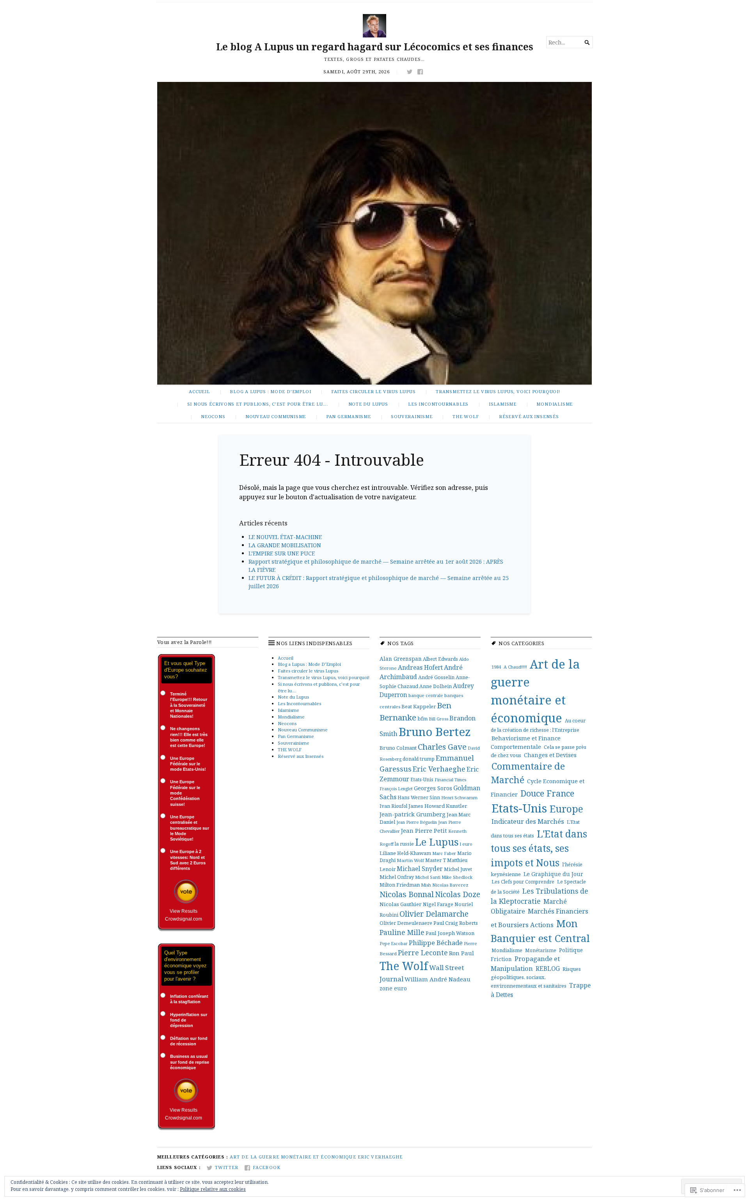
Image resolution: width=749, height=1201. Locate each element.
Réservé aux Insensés (529, 416)
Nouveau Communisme (275, 416)
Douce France (547, 793)
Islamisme (502, 404)
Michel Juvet (458, 869)
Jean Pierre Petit (424, 830)
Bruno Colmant (398, 747)
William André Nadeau (437, 979)
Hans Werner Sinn (419, 797)
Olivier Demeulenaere (406, 922)
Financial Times (450, 779)
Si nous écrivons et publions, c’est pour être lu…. (257, 404)
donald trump (419, 759)
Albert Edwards (440, 659)
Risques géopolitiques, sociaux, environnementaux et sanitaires (536, 977)
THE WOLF (466, 416)
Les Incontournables (438, 404)
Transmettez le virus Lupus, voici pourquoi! (498, 391)
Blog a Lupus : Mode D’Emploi (270, 391)
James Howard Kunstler (437, 805)
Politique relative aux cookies (213, 1189)
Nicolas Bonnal (407, 894)
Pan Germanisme (348, 416)
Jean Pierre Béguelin (416, 822)
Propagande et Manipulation (525, 963)
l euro (466, 844)
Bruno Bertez (435, 732)
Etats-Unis (421, 779)
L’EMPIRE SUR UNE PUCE (281, 553)
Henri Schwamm (459, 797)
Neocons (213, 416)
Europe (566, 808)
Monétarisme (540, 950)
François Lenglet (396, 788)
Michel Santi (427, 877)
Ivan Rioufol (393, 806)
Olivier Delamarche (434, 913)
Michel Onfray (397, 876)
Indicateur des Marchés (528, 821)
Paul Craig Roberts (455, 922)
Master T (435, 860)
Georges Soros (433, 788)
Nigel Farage (438, 904)
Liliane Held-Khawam (405, 853)
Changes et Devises (550, 755)
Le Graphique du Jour (553, 874)
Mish (426, 885)
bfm (422, 718)
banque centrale (425, 695)
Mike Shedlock (457, 877)
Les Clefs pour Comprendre (523, 881)
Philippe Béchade (436, 942)
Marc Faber (444, 853)
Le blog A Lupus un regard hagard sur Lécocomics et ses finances (374, 46)
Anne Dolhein (435, 686)
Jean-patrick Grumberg (412, 814)
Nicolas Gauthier (401, 904)
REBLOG (548, 968)
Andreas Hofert (420, 667)
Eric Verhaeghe (439, 768)
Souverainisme (411, 416)
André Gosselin (436, 677)
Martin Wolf (410, 860)
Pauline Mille (402, 932)
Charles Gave (442, 746)
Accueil (199, 391)
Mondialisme (554, 404)
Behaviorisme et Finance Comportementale (526, 742)
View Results (183, 911)
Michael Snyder (420, 868)
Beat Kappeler (418, 706)
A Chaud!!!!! (515, 667)
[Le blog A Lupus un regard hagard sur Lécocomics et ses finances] (374, 233)
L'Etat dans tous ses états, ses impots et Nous (539, 848)
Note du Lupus (368, 404)
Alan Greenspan (401, 658)
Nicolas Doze (457, 894)
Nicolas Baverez (450, 885)
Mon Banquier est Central (540, 931)
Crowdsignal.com (183, 919)
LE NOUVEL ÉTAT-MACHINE (285, 537)
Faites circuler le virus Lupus (373, 391)
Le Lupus (437, 841)
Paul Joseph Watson (450, 933)
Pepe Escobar (394, 943)
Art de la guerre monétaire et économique (293, 1157)
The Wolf (404, 965)
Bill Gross (438, 719)
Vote (186, 891)
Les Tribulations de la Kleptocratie (539, 896)
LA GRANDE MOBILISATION (284, 545)
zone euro (393, 988)
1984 (496, 667)
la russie (404, 844)
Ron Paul (461, 953)
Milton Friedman (400, 884)
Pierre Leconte (423, 952)
